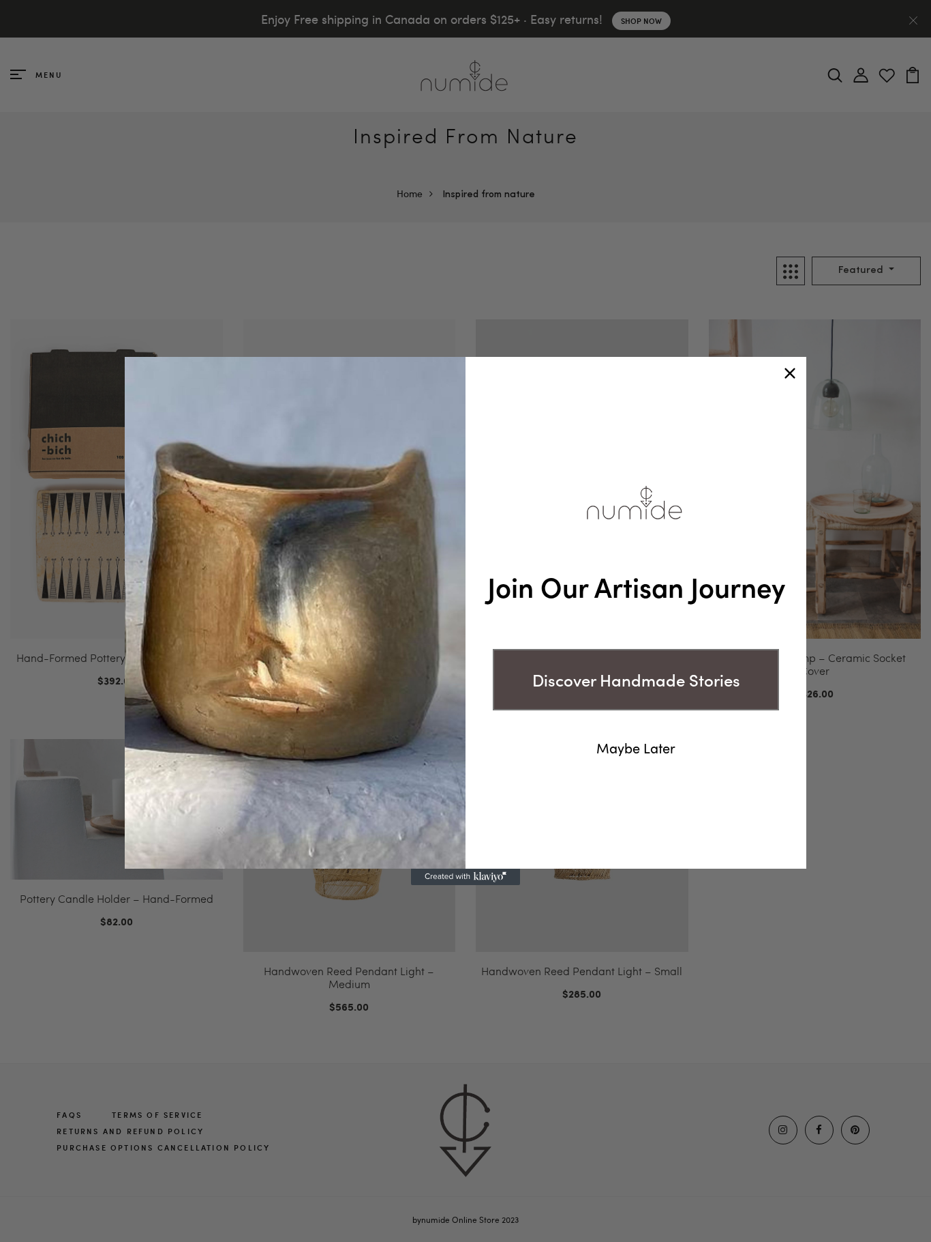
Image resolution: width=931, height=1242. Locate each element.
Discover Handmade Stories (636, 679)
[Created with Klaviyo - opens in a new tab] (465, 877)
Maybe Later (635, 747)
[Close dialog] (790, 373)
